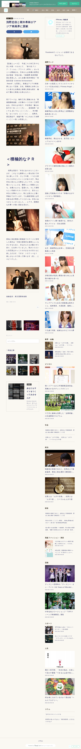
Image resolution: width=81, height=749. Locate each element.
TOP (28, 10)
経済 (58, 10)
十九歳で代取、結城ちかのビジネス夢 (59, 330)
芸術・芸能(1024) (11, 301)
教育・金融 (66, 10)
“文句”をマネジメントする (53, 714)
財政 (52, 10)
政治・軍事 (45, 10)
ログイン (74, 3)
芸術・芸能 (9, 18)
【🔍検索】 (35, 10)
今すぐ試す (62, 3)
